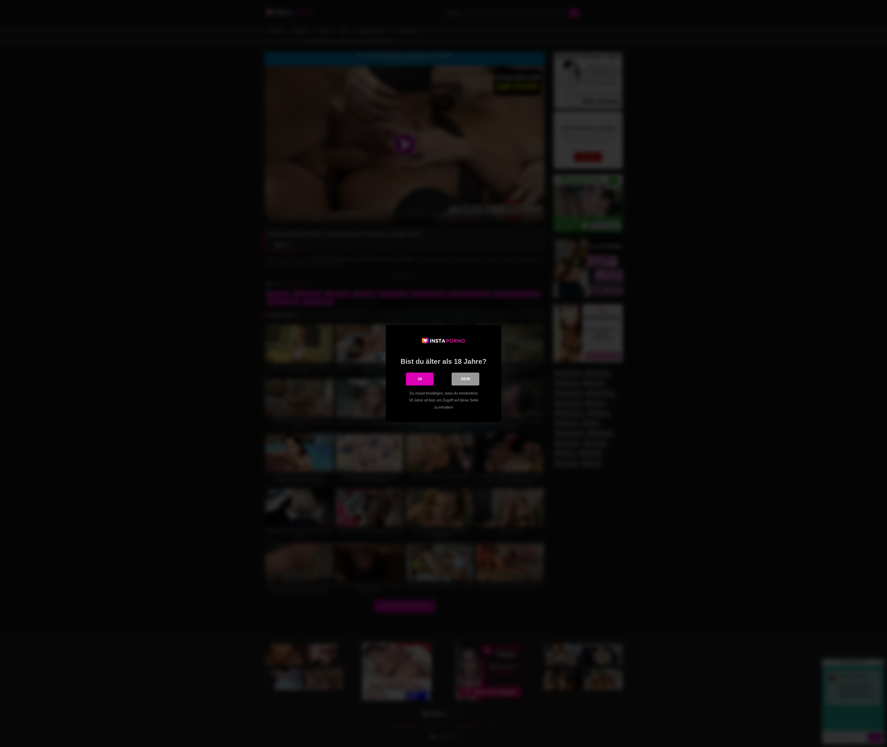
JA (419, 379)
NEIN (465, 379)
